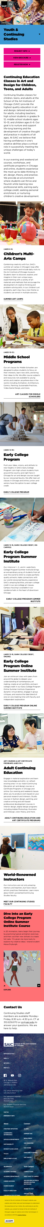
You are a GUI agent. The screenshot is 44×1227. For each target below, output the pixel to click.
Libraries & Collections (12, 1195)
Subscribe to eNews (30, 1152)
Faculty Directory (10, 1191)
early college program (16, 492)
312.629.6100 (8, 1101)
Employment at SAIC (10, 1158)
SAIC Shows (28, 1157)
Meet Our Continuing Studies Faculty (19, 902)
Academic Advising (10, 1171)
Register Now (21, 64)
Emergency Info (9, 1116)
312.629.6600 (9, 1107)
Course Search (9, 1186)
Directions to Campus (31, 1176)
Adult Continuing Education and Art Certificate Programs (22, 819)
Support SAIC (28, 1133)
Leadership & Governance (8, 1134)
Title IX (6, 1154)
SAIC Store (27, 1148)
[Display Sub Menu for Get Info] (9, 1063)
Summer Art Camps (13, 299)
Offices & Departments (11, 1139)
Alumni (26, 1129)
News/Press (28, 1138)
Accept (9, 1221)
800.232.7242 (9, 1099)
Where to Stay (29, 1189)
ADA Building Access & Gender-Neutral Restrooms (31, 1182)
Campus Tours (28, 1171)
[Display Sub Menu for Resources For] (14, 1054)
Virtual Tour (28, 1193)
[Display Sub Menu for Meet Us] (9, 1068)
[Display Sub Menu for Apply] (8, 1058)
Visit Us (6, 1112)
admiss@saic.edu (10, 1085)
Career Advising (9, 1181)
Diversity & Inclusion (11, 1149)
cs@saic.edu (27, 1022)
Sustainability (9, 1144)
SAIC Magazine (28, 1143)
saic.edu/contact (10, 1093)
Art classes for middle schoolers (27, 395)
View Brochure (20, 58)
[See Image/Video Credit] (38, 985)
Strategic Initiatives (11, 1129)
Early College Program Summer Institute (23, 600)
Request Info (21, 51)
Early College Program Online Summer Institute (20, 706)
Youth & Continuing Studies (14, 34)
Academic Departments (11, 1176)
